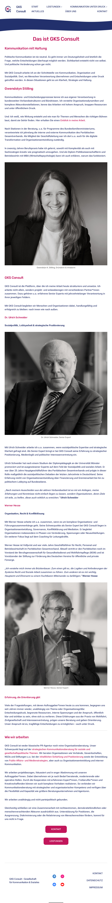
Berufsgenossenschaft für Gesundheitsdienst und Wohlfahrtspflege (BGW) (57, 552)
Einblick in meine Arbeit (72, 120)
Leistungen (56, 841)
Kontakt (56, 829)
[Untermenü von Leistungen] (61, 6)
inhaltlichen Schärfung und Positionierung (61, 756)
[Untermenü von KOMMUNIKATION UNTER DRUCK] (106, 6)
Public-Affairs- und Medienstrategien (28, 760)
